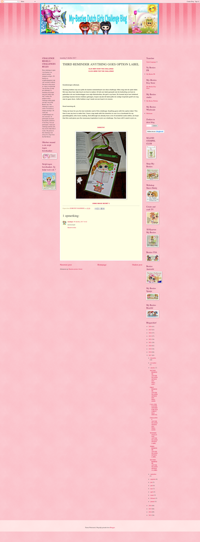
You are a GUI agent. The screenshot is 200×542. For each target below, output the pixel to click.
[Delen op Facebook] (102, 209)
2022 (150, 339)
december (153, 358)
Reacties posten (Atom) (75, 269)
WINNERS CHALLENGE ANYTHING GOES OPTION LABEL (154, 438)
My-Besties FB (150, 74)
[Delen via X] (100, 209)
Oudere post (137, 264)
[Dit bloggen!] (98, 209)
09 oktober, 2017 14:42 (80, 222)
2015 (150, 509)
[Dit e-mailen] (96, 209)
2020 (150, 346)
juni (151, 485)
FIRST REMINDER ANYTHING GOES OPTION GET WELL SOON (154, 394)
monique (70, 222)
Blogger (112, 527)
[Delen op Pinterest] (104, 209)
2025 (150, 330)
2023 (150, 336)
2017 (150, 355)
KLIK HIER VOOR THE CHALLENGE (101, 69)
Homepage (102, 264)
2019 (150, 349)
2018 (150, 352)
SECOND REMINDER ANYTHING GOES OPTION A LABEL (154, 465)
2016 (150, 506)
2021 (150, 342)
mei (151, 489)
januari (152, 501)
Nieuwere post (66, 264)
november (153, 363)
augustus (153, 479)
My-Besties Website (152, 101)
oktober (152, 368)
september (153, 474)
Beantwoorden (72, 227)
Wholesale (149, 113)
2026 (150, 326)
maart (152, 495)
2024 (150, 333)
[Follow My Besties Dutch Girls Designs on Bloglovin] (155, 132)
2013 (150, 515)
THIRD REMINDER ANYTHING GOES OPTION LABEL (154, 451)
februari (152, 498)
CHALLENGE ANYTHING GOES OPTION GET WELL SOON (154, 424)
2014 (150, 512)
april (151, 492)
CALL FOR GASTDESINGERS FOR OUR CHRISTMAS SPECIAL (154, 409)
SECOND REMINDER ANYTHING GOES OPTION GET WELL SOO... (154, 377)
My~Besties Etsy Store (151, 87)
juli (151, 482)
